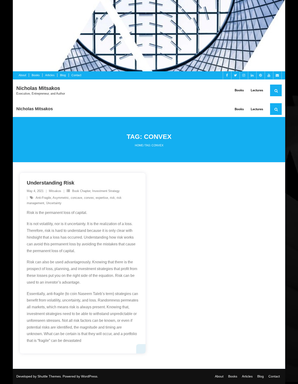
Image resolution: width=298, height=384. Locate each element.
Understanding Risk (50, 183)
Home (139, 145)
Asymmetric (61, 197)
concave (76, 197)
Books (36, 75)
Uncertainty (53, 203)
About (22, 75)
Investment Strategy (106, 191)
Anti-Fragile (43, 197)
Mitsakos (55, 191)
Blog (63, 75)
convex (89, 197)
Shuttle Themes (49, 376)
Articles (49, 75)
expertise (102, 197)
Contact (76, 75)
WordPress (89, 376)
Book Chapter (81, 191)
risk (112, 197)
